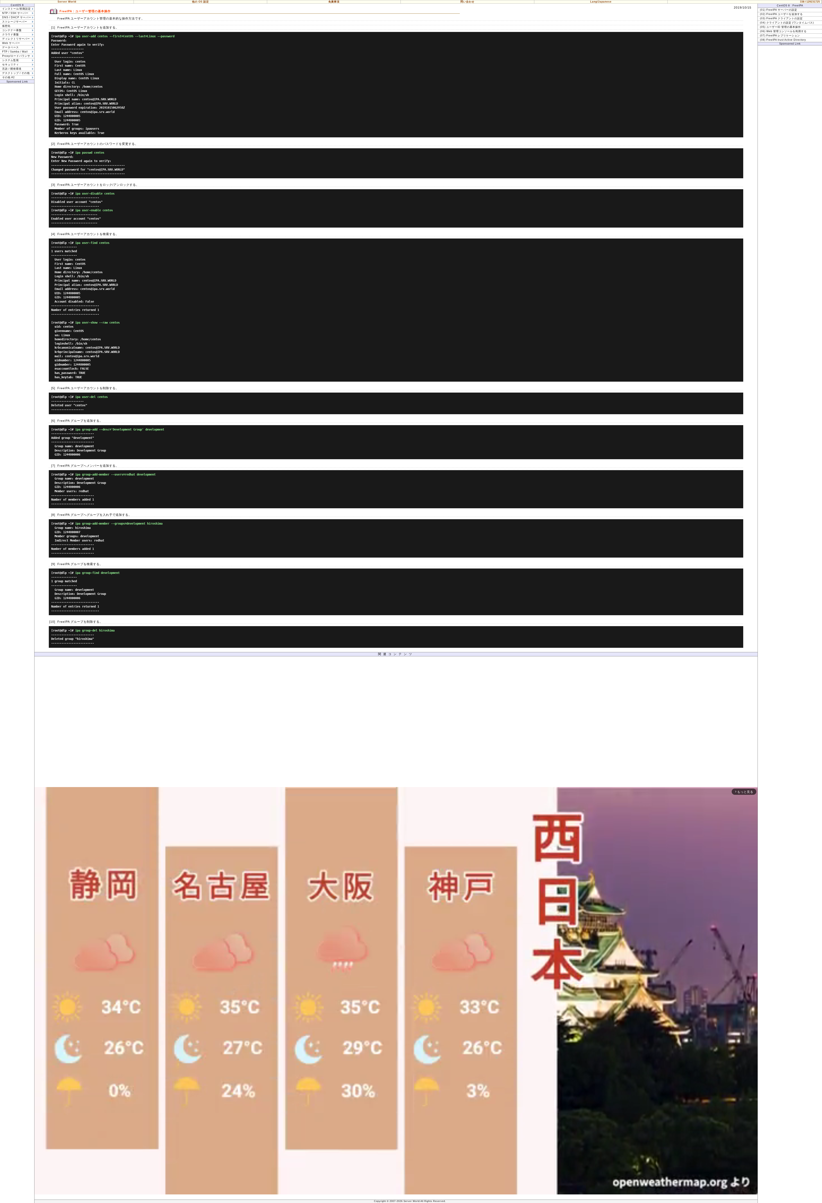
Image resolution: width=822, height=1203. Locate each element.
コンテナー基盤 (12, 30)
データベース (10, 47)
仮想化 (6, 26)
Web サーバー (11, 43)
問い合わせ (467, 1)
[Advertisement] (396, 722)
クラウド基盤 (10, 34)
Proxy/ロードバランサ (16, 56)
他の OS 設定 (200, 1)
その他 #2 (8, 77)
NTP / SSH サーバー (15, 13)
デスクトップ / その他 (16, 73)
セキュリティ (10, 64)
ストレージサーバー (14, 21)
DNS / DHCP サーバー (16, 17)
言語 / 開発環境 (11, 69)
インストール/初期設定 (16, 9)
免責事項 (334, 1)
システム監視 (10, 60)
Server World (67, 1)
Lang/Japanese (601, 1)
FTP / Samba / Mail (15, 51)
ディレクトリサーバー (16, 39)
